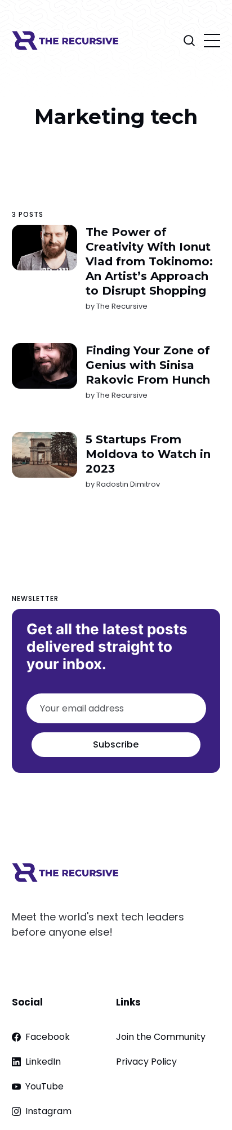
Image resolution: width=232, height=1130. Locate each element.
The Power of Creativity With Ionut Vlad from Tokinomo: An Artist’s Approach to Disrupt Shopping (148, 261)
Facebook (47, 1036)
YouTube (44, 1086)
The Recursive (121, 306)
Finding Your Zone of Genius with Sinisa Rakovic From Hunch (147, 365)
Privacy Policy (146, 1061)
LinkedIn (43, 1061)
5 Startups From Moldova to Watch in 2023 (147, 454)
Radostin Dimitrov (127, 484)
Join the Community (161, 1036)
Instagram (48, 1111)
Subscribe (116, 744)
